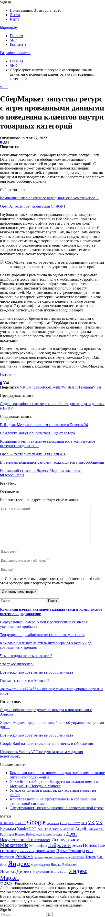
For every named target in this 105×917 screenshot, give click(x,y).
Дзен (71, 834)
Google (36, 822)
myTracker (53, 823)
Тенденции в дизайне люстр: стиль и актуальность (42, 635)
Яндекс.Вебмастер (64, 865)
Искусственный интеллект (25, 839)
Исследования (66, 839)
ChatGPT (20, 823)
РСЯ (89, 851)
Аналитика (67, 829)
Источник (8, 374)
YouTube (42, 829)
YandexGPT (26, 829)
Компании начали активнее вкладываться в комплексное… (49, 198)
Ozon (63, 823)
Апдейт (81, 828)
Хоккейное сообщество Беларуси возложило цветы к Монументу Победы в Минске (54, 783)
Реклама (24, 856)
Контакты (18, 44)
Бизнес (20, 834)
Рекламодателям (43, 857)
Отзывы (77, 845)
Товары (90, 857)
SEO (13, 40)
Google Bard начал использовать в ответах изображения (46, 743)
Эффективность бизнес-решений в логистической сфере (57, 808)
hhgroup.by (9, 27)
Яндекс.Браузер (40, 865)
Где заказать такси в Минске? (24, 680)
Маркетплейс (14, 845)
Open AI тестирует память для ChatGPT (33, 206)
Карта (15, 19)
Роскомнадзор (61, 857)
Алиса (54, 829)
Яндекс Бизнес (59, 872)
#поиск (7, 822)
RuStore (74, 823)
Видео (47, 834)
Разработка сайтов (15, 53)
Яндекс (19, 863)
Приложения (45, 851)
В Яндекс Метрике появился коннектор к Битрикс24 (44, 425)
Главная (16, 36)
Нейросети (59, 845)
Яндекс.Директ (16, 871)
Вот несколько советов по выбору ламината (36, 672)
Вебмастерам (34, 834)
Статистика (77, 857)
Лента (15, 15)
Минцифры (38, 845)
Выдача (59, 834)
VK (91, 822)
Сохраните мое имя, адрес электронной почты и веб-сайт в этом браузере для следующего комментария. (52, 581)
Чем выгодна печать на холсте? (26, 656)
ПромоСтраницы (70, 851)
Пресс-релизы (25, 851)
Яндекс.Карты (41, 872)
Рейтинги (7, 857)
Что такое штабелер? (17, 664)
